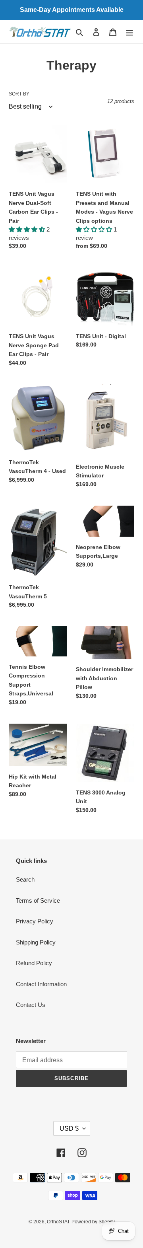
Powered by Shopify (93, 1222)
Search (25, 879)
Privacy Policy (34, 921)
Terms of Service (38, 900)
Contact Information (41, 984)
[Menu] (129, 32)
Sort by (19, 94)
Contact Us (30, 1004)
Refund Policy (34, 963)
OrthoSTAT (58, 1222)
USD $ (69, 1128)
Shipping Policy (36, 942)
